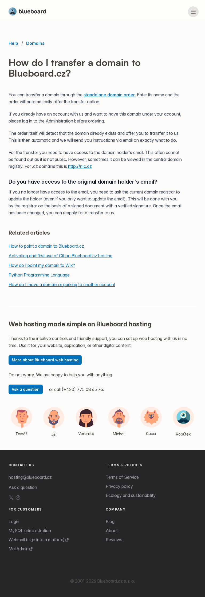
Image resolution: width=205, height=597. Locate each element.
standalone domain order (109, 94)
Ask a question (26, 389)
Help (14, 43)
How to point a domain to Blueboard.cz (46, 246)
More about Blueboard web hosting (45, 360)
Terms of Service (122, 477)
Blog (110, 521)
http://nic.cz (80, 166)
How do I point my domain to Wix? (42, 265)
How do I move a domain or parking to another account (62, 284)
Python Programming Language (39, 275)
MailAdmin (19, 548)
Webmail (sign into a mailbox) (37, 539)
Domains (35, 43)
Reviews (114, 539)
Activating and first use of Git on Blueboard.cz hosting (60, 255)
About (112, 530)
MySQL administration (30, 530)
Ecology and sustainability (131, 495)
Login (14, 521)
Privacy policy (119, 486)
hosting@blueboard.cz (30, 477)
